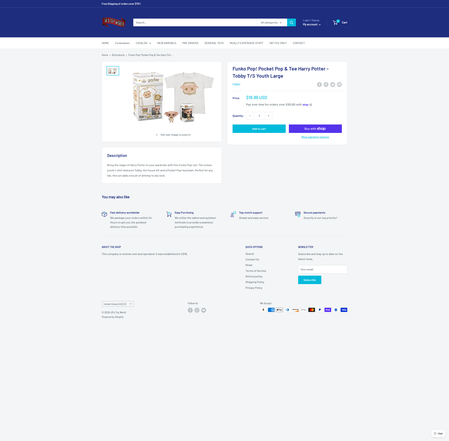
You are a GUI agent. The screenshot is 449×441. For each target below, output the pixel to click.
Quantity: (238, 115)
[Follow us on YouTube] (203, 310)
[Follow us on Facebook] (190, 310)
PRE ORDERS (190, 43)
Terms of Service (256, 270)
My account (310, 24)
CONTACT (299, 43)
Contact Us (252, 259)
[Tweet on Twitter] (332, 84)
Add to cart (259, 128)
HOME (105, 43)
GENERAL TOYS (214, 43)
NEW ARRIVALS (166, 43)
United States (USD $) (115, 303)
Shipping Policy (255, 282)
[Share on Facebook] (319, 84)
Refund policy (254, 276)
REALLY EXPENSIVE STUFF (246, 43)
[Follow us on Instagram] (197, 310)
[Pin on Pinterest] (326, 84)
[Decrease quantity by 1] (250, 115)
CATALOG (141, 43)
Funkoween (122, 43)
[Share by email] (339, 84)
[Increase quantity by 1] (268, 115)
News (249, 265)
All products (118, 54)
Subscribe (309, 279)
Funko (236, 84)
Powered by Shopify (112, 316)
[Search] (291, 22)
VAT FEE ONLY (278, 43)
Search (250, 253)
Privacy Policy (254, 287)
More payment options (315, 137)
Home (105, 54)
